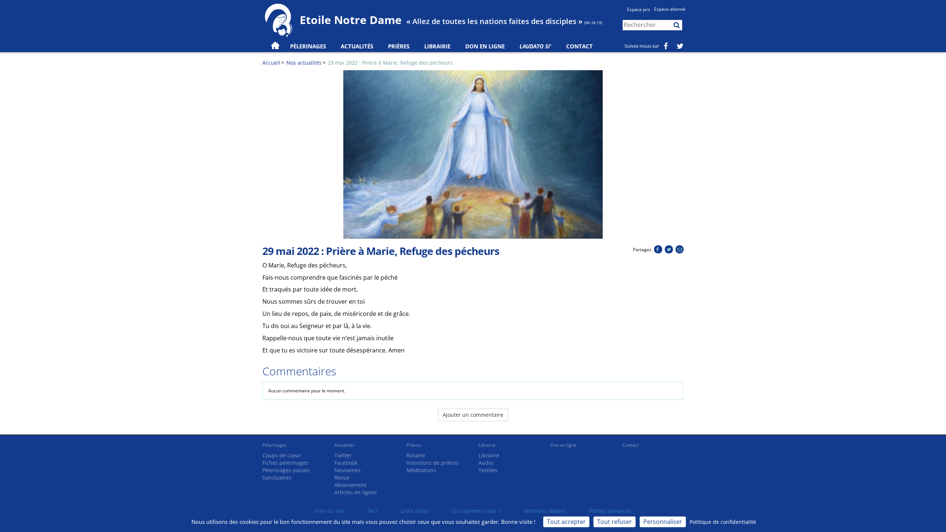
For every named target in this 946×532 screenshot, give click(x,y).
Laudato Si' (535, 46)
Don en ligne (485, 46)
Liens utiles (415, 510)
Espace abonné (669, 9)
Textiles (488, 470)
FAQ (372, 510)
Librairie (437, 46)
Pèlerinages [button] (308, 46)
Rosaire (415, 455)
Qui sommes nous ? (476, 510)
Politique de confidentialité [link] (723, 521)
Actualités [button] (357, 46)
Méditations (421, 470)
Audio (486, 462)
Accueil (271, 62)
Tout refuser (614, 522)
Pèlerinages (274, 445)
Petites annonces (610, 510)
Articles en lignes (355, 492)
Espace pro (638, 9)
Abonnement (350, 484)
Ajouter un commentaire (473, 414)
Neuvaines (347, 470)
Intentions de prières (432, 462)
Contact (579, 46)
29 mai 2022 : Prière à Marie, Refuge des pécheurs (390, 62)
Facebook (345, 462)
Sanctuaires (277, 477)
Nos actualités (303, 62)
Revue (342, 477)
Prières (398, 46)
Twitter (343, 455)
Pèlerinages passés (286, 470)
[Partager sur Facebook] (658, 249)
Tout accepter (566, 522)
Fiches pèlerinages (285, 462)
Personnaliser (662, 522)
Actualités (344, 445)
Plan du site (329, 510)
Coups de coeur (281, 455)
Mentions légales (545, 510)
